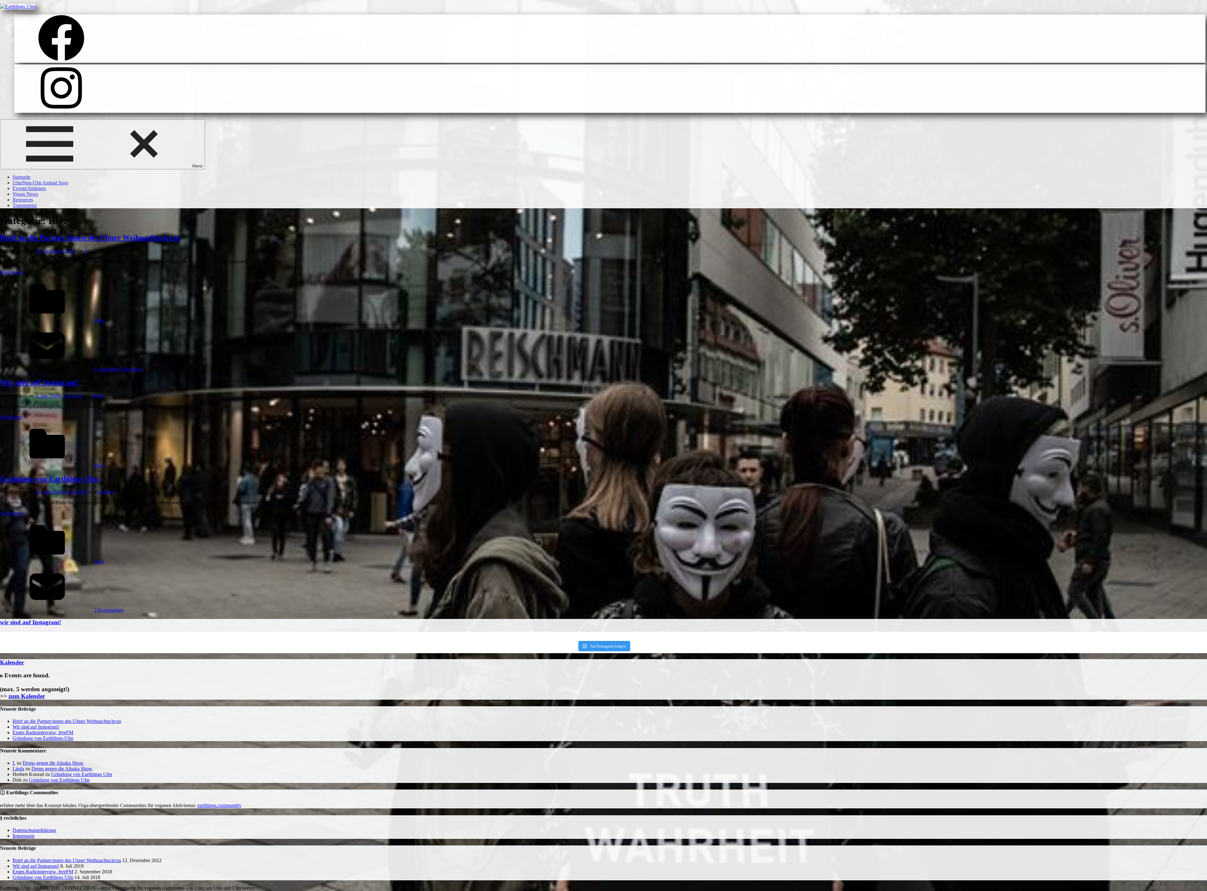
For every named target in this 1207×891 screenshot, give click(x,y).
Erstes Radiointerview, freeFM (43, 732)
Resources (23, 199)
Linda (18, 768)
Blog (99, 320)
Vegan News (25, 194)
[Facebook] (61, 60)
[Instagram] (61, 109)
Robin (98, 395)
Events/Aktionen (29, 188)
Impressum (23, 836)
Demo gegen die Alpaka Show (53, 763)
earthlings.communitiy (219, 805)
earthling (105, 492)
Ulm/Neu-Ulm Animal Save (40, 182)
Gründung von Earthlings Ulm (49, 479)
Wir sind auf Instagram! (39, 382)
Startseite (21, 177)
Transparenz (25, 205)
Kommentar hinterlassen (118, 369)
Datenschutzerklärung (34, 830)
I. (86, 251)
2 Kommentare (109, 610)
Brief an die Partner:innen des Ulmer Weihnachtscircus (90, 237)
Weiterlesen (11, 272)
